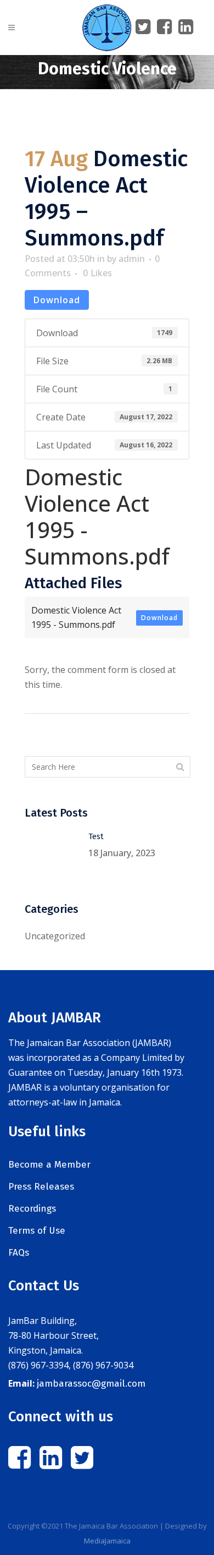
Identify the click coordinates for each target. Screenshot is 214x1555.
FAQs (18, 1252)
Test (96, 836)
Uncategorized (55, 936)
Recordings (32, 1208)
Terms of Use (36, 1230)
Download (56, 300)
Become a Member (49, 1164)
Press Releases (41, 1186)
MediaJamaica (107, 1541)
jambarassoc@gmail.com (91, 1383)
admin (132, 259)
